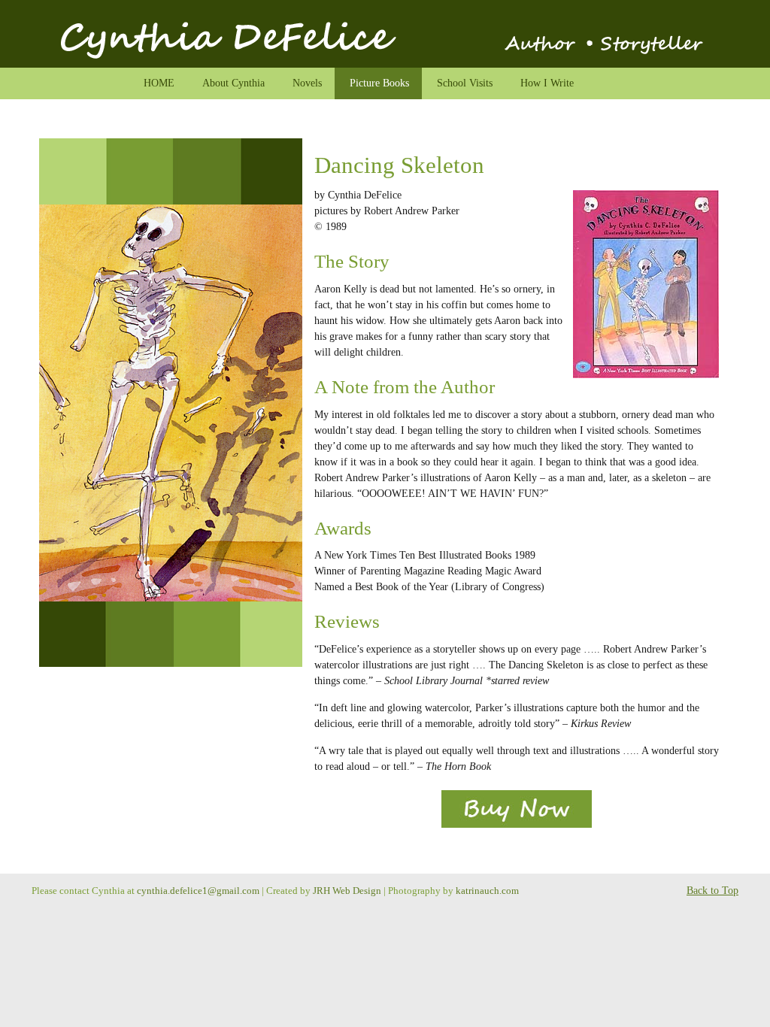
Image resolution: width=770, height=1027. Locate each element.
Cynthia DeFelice (385, 38)
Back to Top (712, 890)
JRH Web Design (347, 891)
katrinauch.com (487, 891)
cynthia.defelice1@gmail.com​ (198, 891)
